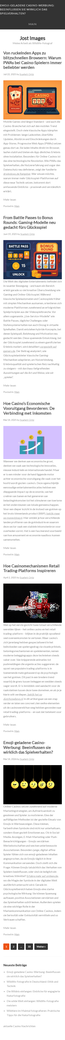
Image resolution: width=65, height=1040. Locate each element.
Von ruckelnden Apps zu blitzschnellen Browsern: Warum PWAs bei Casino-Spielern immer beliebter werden (32, 60)
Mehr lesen (9, 199)
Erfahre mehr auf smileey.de (42, 876)
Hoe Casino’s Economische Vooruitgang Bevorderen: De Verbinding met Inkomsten (29, 408)
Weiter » (41, 946)
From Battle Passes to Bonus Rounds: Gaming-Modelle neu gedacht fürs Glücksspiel (29, 222)
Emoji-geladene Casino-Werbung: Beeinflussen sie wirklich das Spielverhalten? (27, 9)
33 (29, 946)
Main (32, 24)
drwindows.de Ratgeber (16, 173)
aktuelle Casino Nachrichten (19, 1026)
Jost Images (32, 38)
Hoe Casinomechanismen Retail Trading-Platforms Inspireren (31, 568)
